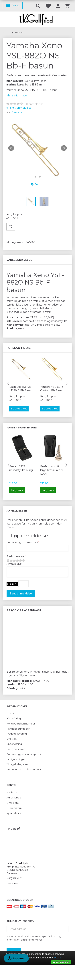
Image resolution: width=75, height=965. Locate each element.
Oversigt (12, 738)
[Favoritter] (48, 6)
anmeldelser (35, 104)
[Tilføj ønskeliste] (10, 226)
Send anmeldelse (21, 593)
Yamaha (17, 112)
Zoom (38, 184)
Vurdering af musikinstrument (24, 769)
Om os (10, 713)
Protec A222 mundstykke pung (21, 468)
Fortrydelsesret (16, 749)
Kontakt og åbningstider (21, 723)
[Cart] (67, 6)
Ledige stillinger (16, 759)
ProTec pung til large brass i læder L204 (51, 470)
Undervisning (14, 744)
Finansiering (14, 718)
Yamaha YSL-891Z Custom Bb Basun (52, 388)
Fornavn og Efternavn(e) (22, 542)
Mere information (17, 95)
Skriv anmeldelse (20, 107)
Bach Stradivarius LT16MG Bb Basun (21, 388)
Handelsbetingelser (18, 728)
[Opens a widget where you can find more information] (16, 958)
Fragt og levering (17, 733)
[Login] (58, 6)
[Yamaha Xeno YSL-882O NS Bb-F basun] (37, 148)
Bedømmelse (15, 556)
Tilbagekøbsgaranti (18, 764)
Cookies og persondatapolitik (24, 754)
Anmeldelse (14, 563)
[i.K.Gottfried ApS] (37, 19)
